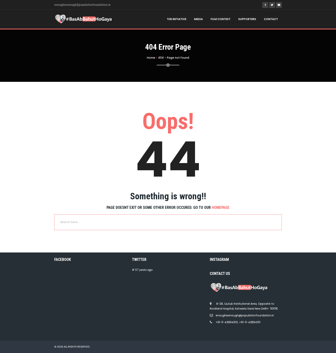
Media (198, 19)
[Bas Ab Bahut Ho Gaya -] (83, 19)
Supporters (247, 19)
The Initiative (176, 19)
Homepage (220, 207)
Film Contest (220, 19)
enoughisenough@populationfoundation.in (245, 315)
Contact (271, 19)
